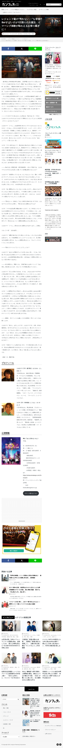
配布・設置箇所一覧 (51, 102)
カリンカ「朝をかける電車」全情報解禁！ (35, 720)
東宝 (25, 636)
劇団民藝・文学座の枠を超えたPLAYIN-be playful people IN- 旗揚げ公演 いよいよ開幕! (35, 713)
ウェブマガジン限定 (31, 9)
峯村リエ (54, 636)
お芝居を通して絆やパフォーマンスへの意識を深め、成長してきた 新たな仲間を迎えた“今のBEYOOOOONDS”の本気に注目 (11, 643)
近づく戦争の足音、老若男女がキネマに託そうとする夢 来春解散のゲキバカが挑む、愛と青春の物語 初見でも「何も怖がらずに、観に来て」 (25, 590)
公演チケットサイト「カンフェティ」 (12, 12)
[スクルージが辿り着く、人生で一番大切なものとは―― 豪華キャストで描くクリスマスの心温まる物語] (5, 604)
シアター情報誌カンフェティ (17, 9)
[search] (60, 4)
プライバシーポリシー (50, 729)
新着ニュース (5, 9)
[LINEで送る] (35, 49)
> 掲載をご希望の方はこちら (55, 114)
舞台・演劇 (31, 33)
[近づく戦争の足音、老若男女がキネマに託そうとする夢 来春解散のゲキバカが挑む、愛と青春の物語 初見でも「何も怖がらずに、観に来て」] (5, 589)
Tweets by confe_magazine (51, 210)
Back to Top (31, 689)
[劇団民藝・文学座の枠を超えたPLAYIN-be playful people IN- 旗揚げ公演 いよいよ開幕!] (26, 713)
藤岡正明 (6, 668)
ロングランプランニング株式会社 (53, 725)
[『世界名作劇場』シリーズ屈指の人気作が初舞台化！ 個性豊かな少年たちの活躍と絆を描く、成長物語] (5, 577)
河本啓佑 (25, 33)
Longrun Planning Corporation (18, 744)
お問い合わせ (48, 733)
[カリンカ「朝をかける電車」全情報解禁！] (26, 722)
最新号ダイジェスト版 (52, 98)
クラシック (6, 716)
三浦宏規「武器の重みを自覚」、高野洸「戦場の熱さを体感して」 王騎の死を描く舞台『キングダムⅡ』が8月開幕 (31, 643)
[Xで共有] (22, 49)
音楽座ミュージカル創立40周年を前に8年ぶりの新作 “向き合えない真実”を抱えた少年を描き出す (51, 675)
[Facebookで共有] (8, 49)
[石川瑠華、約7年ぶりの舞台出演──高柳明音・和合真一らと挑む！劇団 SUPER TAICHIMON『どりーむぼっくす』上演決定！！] (26, 701)
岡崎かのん (47, 668)
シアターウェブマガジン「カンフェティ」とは (33, 4)
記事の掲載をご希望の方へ (29, 736)
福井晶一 (12, 667)
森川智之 (20, 33)
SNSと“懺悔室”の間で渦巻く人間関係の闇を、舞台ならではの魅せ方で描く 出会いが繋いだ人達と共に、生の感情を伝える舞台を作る (31, 676)
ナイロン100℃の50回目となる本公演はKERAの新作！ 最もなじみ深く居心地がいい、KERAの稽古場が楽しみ (51, 642)
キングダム (33, 635)
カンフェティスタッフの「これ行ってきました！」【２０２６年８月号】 (53, 152)
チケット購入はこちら (31, 493)
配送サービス (49, 107)
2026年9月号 (6, 635)
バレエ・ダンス (7, 712)
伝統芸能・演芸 (7, 724)
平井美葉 (4, 636)
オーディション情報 (44, 9)
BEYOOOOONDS (14, 635)
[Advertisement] (21, 508)
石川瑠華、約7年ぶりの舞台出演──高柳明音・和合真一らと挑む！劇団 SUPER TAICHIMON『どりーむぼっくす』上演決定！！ (35, 703)
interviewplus (54, 635)
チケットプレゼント (51, 111)
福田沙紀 (26, 668)
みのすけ (49, 636)
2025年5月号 (14, 33)
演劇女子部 (9, 636)
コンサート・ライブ (8, 720)
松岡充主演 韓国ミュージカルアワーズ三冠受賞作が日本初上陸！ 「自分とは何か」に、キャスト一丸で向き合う (11, 675)
